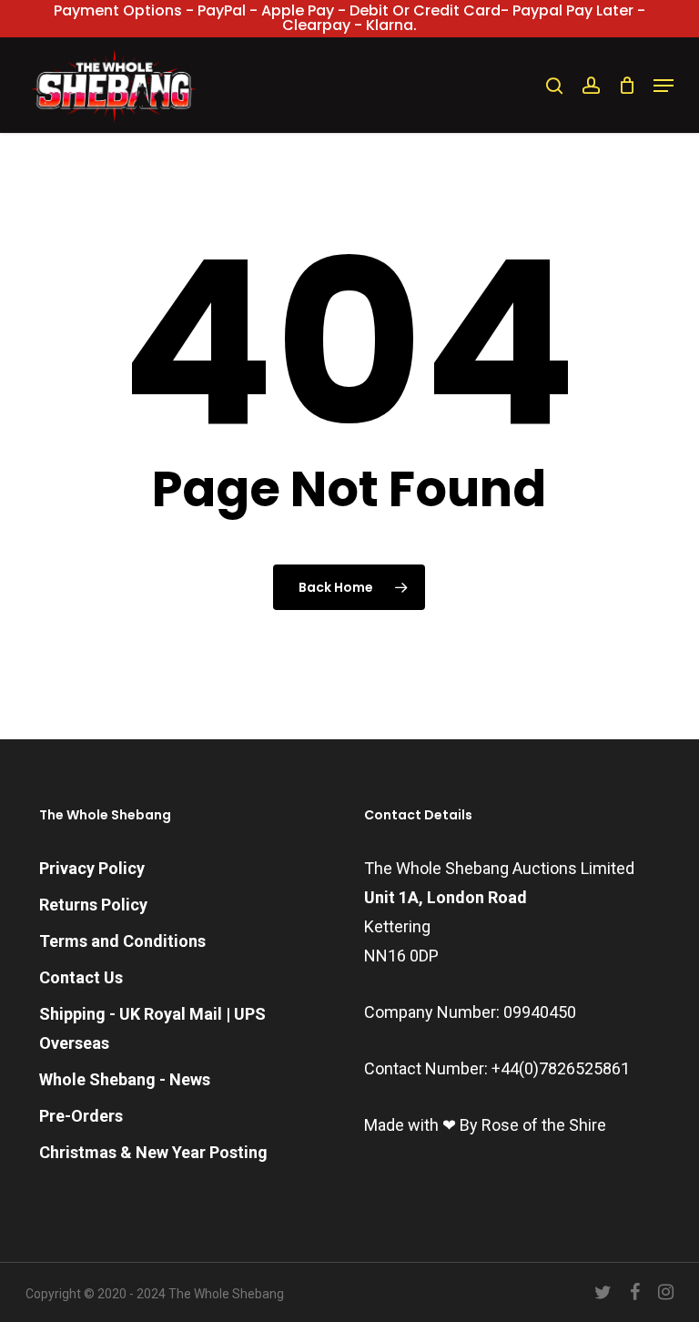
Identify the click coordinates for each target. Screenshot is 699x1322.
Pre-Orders (81, 1115)
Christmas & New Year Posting (153, 1152)
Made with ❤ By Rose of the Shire (485, 1124)
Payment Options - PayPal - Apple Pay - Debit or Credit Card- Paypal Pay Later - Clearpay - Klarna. (349, 18)
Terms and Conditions (122, 941)
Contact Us (81, 977)
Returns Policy (93, 904)
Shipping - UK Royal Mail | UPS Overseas (152, 1028)
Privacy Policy (92, 868)
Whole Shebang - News (124, 1079)
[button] (663, 85)
